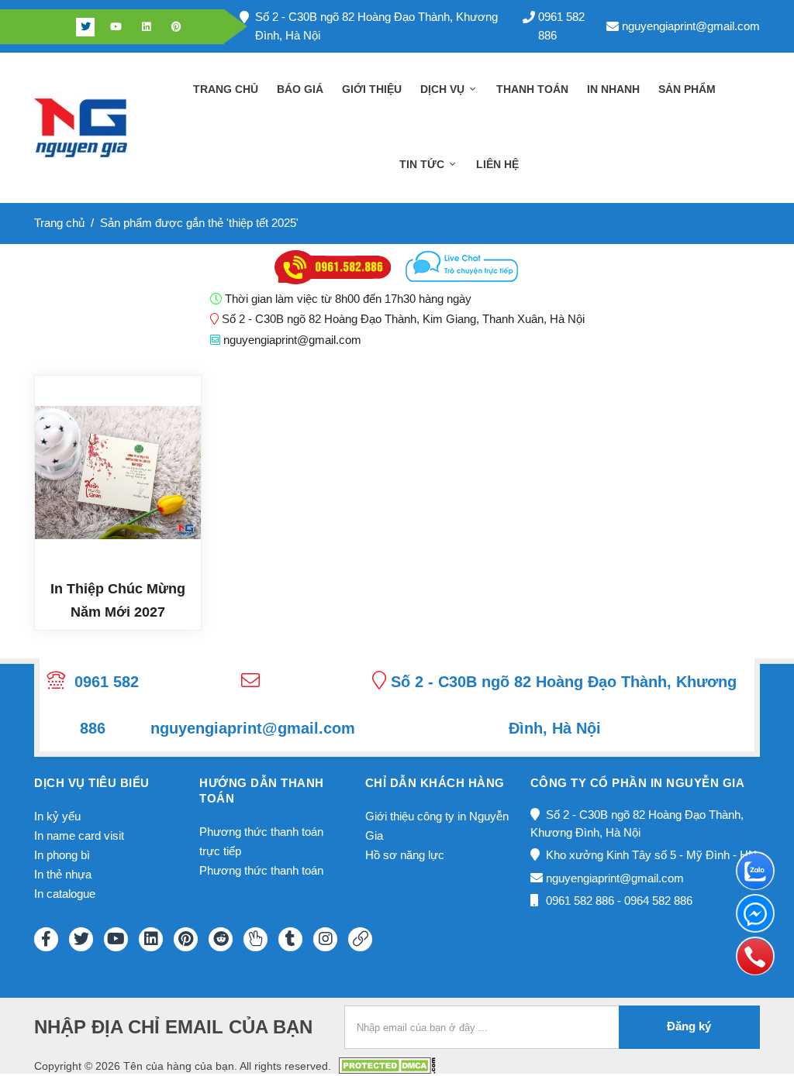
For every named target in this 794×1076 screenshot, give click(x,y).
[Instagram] (325, 939)
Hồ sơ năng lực (404, 854)
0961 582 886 (561, 26)
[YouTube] (116, 939)
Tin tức (423, 164)
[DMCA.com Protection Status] (387, 1064)
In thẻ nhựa (62, 874)
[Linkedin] (145, 27)
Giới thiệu (372, 89)
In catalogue (64, 893)
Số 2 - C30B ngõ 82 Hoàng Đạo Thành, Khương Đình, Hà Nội (376, 26)
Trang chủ (225, 89)
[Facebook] (55, 27)
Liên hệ (497, 164)
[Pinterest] (176, 27)
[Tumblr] (290, 939)
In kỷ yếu (57, 816)
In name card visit (79, 835)
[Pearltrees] (255, 939)
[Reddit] (221, 939)
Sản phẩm (687, 89)
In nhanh (613, 89)
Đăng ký (689, 1026)
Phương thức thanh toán (261, 870)
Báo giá (300, 89)
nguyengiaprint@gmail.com (691, 26)
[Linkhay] (360, 939)
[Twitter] (85, 27)
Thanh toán (532, 89)
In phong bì (62, 854)
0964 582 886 (658, 900)
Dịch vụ (444, 89)
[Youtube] (115, 27)
